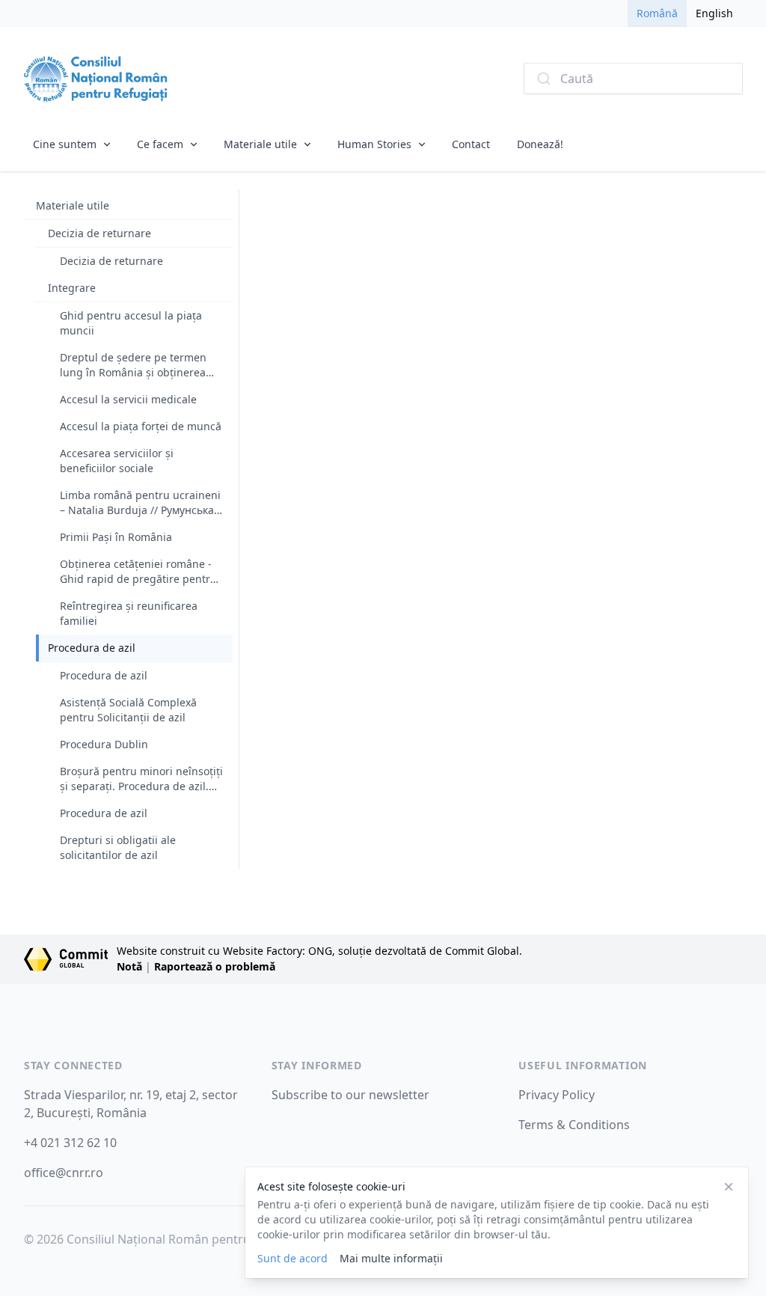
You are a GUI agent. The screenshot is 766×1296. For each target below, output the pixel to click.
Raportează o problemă (214, 966)
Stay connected (73, 1065)
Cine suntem (64, 144)
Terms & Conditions (574, 1124)
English (714, 13)
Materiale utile (260, 144)
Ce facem (160, 144)
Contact (471, 144)
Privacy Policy (556, 1094)
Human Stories (374, 144)
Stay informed (317, 1065)
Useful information (582, 1065)
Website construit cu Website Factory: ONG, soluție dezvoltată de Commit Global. (319, 951)
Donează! (540, 144)
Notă (129, 966)
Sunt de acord (292, 1258)
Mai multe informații (391, 1258)
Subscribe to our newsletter (350, 1094)
